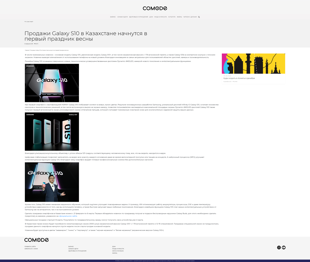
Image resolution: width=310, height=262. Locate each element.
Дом (151, 17)
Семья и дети (122, 17)
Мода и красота (160, 17)
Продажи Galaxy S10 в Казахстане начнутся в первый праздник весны (49, 50)
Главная (27, 50)
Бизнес (113, 17)
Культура (172, 17)
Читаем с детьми (190, 17)
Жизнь (179, 17)
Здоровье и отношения (138, 17)
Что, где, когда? (28, 21)
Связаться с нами (31, 248)
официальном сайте (68, 216)
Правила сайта (30, 246)
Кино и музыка (118, 251)
